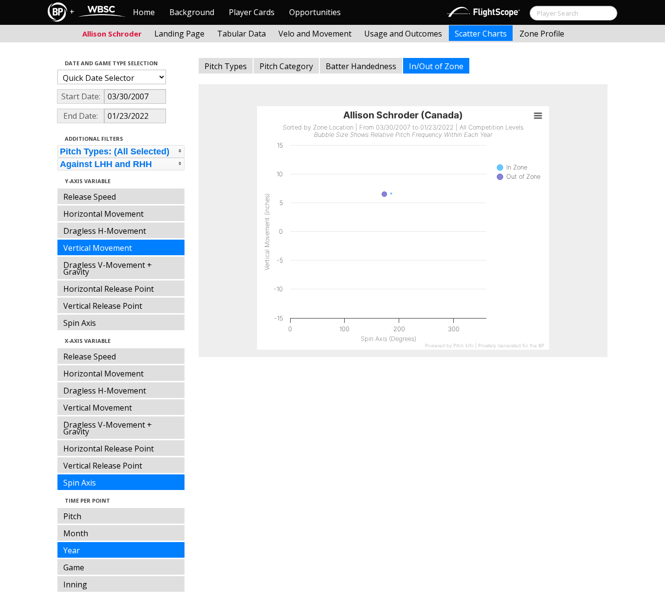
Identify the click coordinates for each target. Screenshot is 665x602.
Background (191, 12)
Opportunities (315, 12)
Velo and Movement (314, 33)
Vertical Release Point (102, 306)
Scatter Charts (481, 33)
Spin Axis (79, 323)
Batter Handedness (361, 66)
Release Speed (89, 196)
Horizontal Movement (103, 213)
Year (71, 550)
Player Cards (252, 12)
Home (144, 12)
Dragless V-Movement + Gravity (107, 268)
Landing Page (179, 33)
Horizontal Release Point (108, 288)
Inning (75, 584)
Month (75, 533)
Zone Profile (541, 33)
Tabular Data (241, 33)
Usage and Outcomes (403, 33)
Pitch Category (286, 66)
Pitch (72, 516)
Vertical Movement (97, 248)
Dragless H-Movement (104, 231)
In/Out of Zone (436, 66)
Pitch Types (225, 66)
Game (73, 567)
